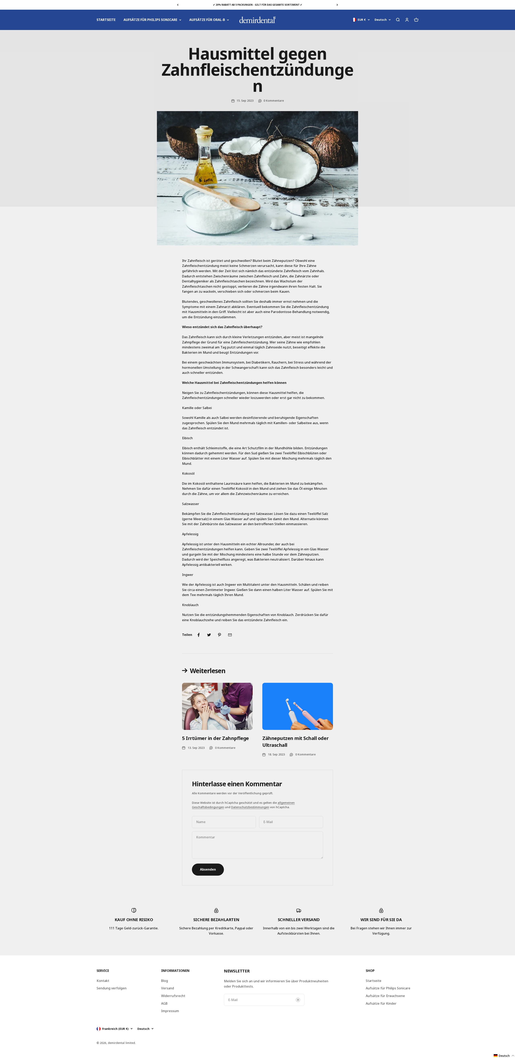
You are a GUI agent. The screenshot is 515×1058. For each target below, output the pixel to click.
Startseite (373, 980)
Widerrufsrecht (173, 996)
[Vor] (337, 5)
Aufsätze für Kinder (381, 1003)
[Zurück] (177, 5)
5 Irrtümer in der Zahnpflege (215, 738)
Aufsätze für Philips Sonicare (388, 988)
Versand (167, 988)
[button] (504, 1055)
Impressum (170, 1011)
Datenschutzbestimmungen (250, 807)
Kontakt (103, 980)
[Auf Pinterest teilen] (219, 635)
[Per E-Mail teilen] (230, 635)
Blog (164, 980)
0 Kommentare (274, 100)
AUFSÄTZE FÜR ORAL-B (207, 20)
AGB (164, 1003)
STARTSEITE (106, 20)
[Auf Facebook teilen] (199, 635)
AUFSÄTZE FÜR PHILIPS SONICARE (150, 20)
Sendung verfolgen (112, 988)
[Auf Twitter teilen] (209, 635)
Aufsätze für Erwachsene (385, 996)
